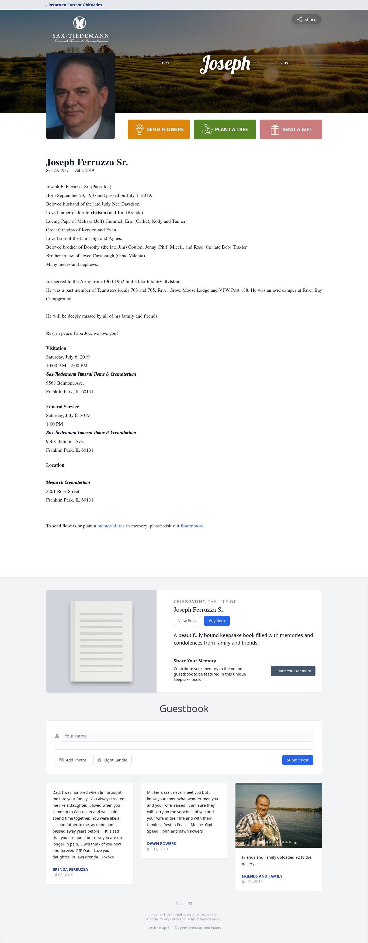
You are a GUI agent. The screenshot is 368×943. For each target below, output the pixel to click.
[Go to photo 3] (267, 842)
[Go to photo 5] (274, 842)
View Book (187, 620)
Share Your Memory (293, 670)
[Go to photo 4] (270, 842)
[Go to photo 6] (277, 842)
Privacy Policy (169, 919)
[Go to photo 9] (287, 842)
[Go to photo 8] (283, 842)
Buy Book (217, 620)
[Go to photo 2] (264, 842)
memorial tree (111, 525)
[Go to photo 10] (290, 842)
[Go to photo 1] (260, 842)
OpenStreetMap (190, 927)
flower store (192, 525)
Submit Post (297, 760)
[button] (278, 815)
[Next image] (316, 815)
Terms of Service (198, 919)
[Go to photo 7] (280, 842)
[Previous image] (241, 815)
